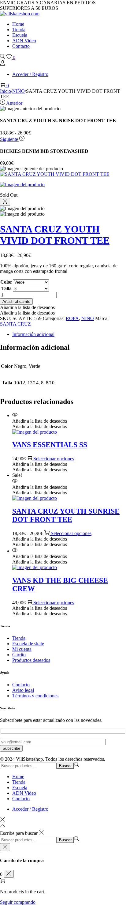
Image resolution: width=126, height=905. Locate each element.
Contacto (21, 684)
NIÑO (18, 91)
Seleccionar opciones (53, 458)
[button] (27, 307)
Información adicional (33, 334)
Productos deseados (31, 660)
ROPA (72, 318)
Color (6, 282)
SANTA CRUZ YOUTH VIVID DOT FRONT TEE (54, 235)
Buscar (65, 766)
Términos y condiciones (35, 695)
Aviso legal (23, 690)
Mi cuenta (21, 649)
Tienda (18, 638)
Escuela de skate (28, 643)
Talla (6, 288)
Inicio (5, 91)
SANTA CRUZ (15, 323)
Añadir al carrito (16, 301)
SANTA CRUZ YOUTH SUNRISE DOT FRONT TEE (66, 515)
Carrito (19, 654)
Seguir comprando (17, 902)
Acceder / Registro (30, 74)
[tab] (69, 334)
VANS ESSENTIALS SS (49, 445)
